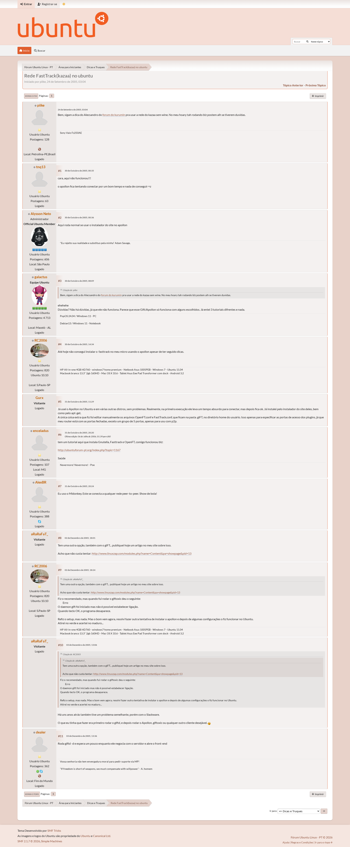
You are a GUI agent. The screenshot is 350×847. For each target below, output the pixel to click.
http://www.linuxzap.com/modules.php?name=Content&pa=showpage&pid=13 (141, 553)
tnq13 (40, 167)
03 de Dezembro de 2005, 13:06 (81, 645)
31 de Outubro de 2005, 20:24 (79, 486)
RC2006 (40, 340)
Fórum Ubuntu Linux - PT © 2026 (311, 837)
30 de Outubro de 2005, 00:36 (79, 217)
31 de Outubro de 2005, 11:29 (79, 401)
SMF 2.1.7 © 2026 (29, 841)
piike (40, 105)
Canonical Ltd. (102, 836)
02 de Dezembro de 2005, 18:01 (80, 538)
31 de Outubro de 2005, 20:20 (79, 432)
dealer (41, 732)
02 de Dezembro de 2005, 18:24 (80, 570)
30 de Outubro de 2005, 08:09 (79, 281)
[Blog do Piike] (39, 149)
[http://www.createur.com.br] (39, 776)
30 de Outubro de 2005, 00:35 (79, 170)
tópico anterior (293, 85)
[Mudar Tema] (64, 4)
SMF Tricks (54, 830)
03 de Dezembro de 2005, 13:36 (81, 736)
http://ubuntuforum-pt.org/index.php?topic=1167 (89, 450)
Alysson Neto (41, 214)
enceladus (40, 431)
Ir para (273, 810)
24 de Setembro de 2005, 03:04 (73, 109)
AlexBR (40, 482)
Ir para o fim (31, 96)
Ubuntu (85, 836)
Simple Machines (51, 841)
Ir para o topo (32, 794)
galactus (40, 277)
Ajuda (286, 842)
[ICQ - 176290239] (37, 771)
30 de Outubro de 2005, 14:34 (79, 344)
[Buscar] (307, 41)
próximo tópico (316, 85)
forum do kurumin (113, 114)
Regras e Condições (302, 842)
